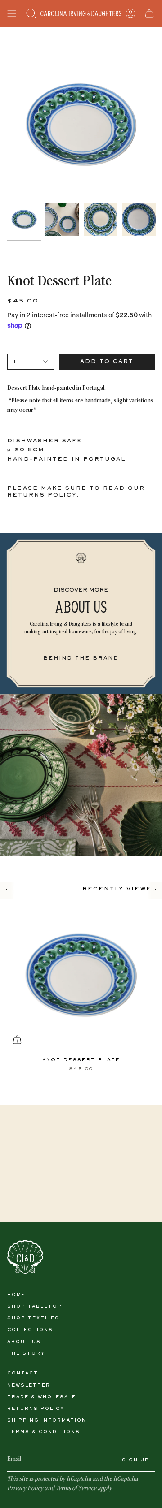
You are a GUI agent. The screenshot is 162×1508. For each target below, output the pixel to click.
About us (24, 1342)
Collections (30, 1330)
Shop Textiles (33, 1318)
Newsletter (28, 1385)
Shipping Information (46, 1420)
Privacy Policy (25, 1488)
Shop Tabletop (34, 1307)
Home (16, 1295)
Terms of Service (76, 1488)
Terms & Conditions (43, 1432)
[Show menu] (11, 13)
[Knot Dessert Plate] (81, 975)
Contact (22, 1373)
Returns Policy (35, 1409)
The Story (26, 1354)
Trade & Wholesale (41, 1397)
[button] (31, 13)
